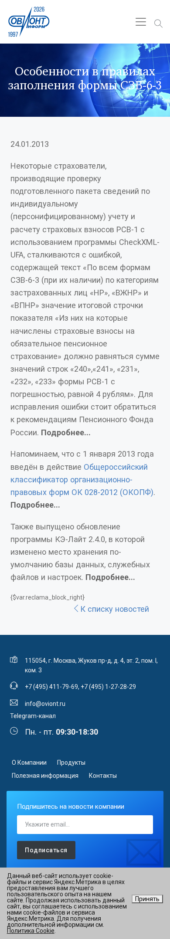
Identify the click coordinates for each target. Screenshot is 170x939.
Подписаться (46, 850)
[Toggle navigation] (140, 22)
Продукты (71, 762)
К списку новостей (114, 609)
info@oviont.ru (45, 703)
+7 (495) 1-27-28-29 (108, 686)
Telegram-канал (33, 715)
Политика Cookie (30, 930)
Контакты (103, 775)
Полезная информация (45, 775)
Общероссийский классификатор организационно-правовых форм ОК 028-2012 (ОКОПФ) (81, 479)
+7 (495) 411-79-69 (51, 686)
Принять (147, 898)
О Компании (29, 762)
